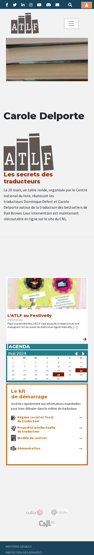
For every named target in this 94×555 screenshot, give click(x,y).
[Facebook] (7, 4)
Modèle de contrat (32, 438)
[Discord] (48, 4)
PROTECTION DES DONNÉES (24, 552)
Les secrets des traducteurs (28, 178)
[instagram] (31, 4)
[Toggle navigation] (71, 23)
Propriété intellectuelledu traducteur (36, 429)
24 (58, 374)
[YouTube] (39, 4)
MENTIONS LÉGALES (19, 546)
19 (81, 370)
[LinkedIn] (23, 4)
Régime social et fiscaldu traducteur (35, 419)
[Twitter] (15, 4)
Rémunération (28, 448)
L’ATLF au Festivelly (29, 315)
